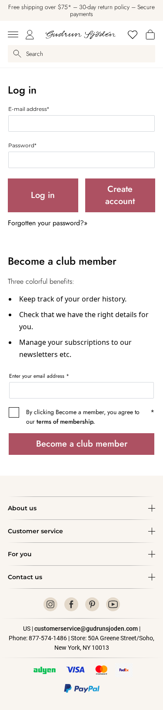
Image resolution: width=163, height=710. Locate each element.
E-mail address (28, 109)
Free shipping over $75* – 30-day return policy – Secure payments (81, 10)
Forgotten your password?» (47, 223)
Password (22, 145)
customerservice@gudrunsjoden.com (86, 628)
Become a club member (81, 444)
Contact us (25, 577)
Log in (43, 195)
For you (20, 554)
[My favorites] (132, 34)
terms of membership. (66, 421)
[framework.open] (13, 34)
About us (22, 508)
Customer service (35, 531)
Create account (120, 195)
